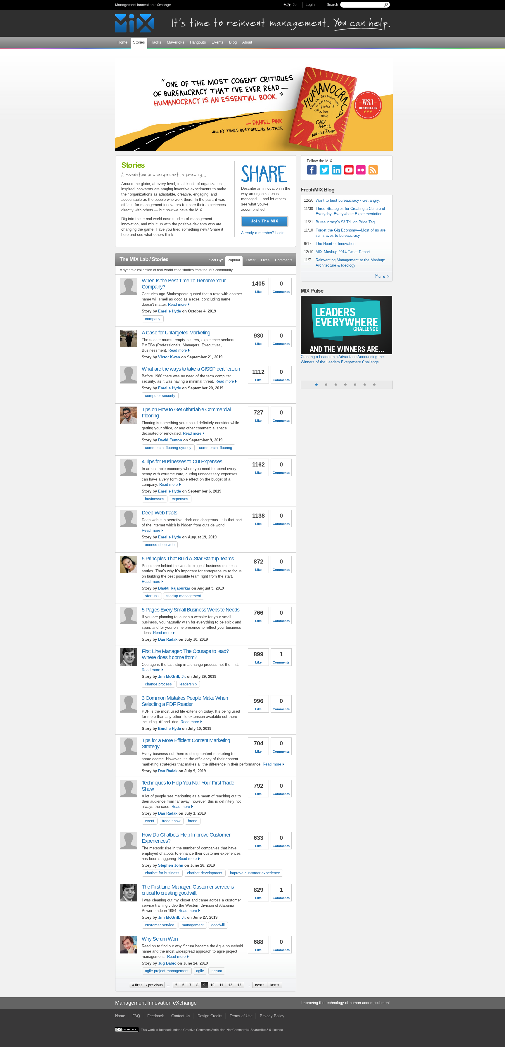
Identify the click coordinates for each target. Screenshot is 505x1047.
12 (230, 985)
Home (122, 42)
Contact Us (180, 1016)
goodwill (218, 925)
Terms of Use (241, 1016)
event (149, 821)
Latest (250, 260)
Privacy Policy (272, 1016)
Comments (283, 260)
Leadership (188, 684)
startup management (183, 596)
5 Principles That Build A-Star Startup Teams (188, 558)
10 (212, 985)
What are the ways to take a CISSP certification (191, 369)
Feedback (155, 1016)
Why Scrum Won (160, 939)
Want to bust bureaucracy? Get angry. (348, 200)
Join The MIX (265, 221)
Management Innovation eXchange (143, 5)
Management (193, 925)
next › (259, 985)
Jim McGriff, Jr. (172, 676)
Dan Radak (167, 639)
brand (192, 821)
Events (218, 42)
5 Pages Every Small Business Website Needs (190, 610)
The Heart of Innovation (335, 243)
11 (221, 985)
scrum (217, 971)
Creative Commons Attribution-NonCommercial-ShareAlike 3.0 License (233, 1030)
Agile (200, 971)
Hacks (156, 42)
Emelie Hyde (169, 311)
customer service (159, 925)
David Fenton (170, 440)
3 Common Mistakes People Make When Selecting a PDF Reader (185, 701)
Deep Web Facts (159, 513)
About (247, 42)
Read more (177, 304)
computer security (160, 395)
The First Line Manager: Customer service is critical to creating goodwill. (188, 890)
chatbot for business (162, 873)
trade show (171, 821)
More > (382, 276)
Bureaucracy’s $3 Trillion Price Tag (345, 222)
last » (274, 985)
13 (239, 985)
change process (158, 684)
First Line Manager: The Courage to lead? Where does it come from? (185, 654)
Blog (233, 42)
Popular (234, 260)
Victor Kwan (169, 357)
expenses (180, 499)
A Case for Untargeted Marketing (176, 333)
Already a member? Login (262, 233)
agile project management (166, 971)
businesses (154, 499)
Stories (139, 42)
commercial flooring (215, 447)
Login (310, 5)
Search (332, 5)
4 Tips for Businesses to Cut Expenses (182, 461)
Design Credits (210, 1016)
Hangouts (198, 42)
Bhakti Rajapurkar (174, 588)
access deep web (159, 544)
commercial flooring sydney (168, 447)
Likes (265, 260)
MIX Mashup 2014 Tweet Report (343, 252)
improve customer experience (255, 873)
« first (137, 985)
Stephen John (170, 865)
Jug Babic (167, 963)
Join (296, 5)
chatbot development (204, 873)
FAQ (136, 1016)
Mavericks (175, 42)
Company (152, 319)
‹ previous (154, 985)
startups (152, 596)
